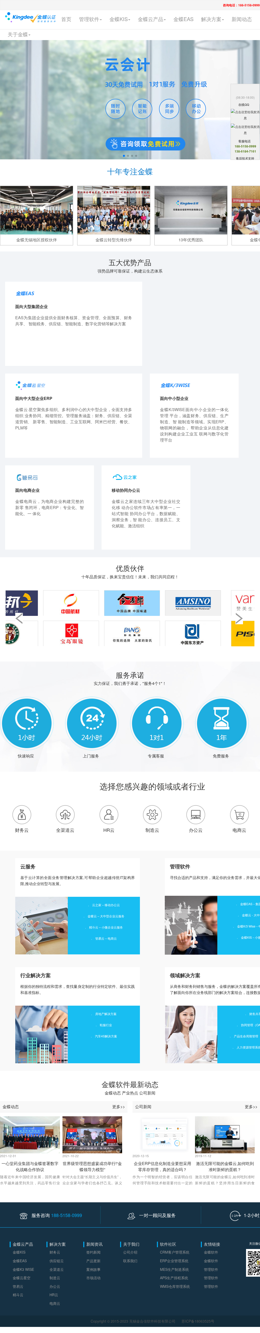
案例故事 (93, 1269)
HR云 (109, 829)
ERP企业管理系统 (174, 1260)
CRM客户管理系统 (174, 1252)
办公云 (196, 829)
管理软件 (211, 1269)
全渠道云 (65, 829)
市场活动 (93, 1277)
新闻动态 (242, 19)
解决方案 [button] (211, 19)
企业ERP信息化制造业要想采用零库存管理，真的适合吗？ (162, 1166)
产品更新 (93, 1260)
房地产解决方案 (106, 1013)
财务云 (22, 829)
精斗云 (18, 1294)
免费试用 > (25, 358)
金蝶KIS (19, 1252)
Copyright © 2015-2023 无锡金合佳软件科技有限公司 (133, 1321)
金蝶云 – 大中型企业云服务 (106, 916)
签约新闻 (93, 1252)
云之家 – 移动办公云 (106, 905)
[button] (124, 156)
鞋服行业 (106, 1025)
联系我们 (130, 1260)
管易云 (18, 1286)
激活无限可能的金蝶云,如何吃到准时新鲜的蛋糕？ (225, 1166)
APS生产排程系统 (174, 1277)
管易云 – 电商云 (106, 938)
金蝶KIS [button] (118, 19)
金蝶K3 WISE (23, 1269)
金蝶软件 (211, 1252)
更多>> (118, 1106)
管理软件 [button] (89, 19)
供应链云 (57, 1260)
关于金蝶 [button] (18, 34)
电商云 (239, 829)
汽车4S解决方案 (106, 1036)
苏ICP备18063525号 (198, 1321)
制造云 (152, 829)
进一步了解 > (50, 358)
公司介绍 (130, 1252)
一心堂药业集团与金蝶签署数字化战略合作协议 (30, 1166)
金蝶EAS (183, 19)
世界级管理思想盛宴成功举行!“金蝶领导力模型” (92, 1166)
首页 (66, 19)
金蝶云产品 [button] (150, 19)
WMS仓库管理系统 (175, 1286)
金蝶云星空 (21, 1277)
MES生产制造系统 (174, 1269)
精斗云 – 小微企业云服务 (106, 927)
